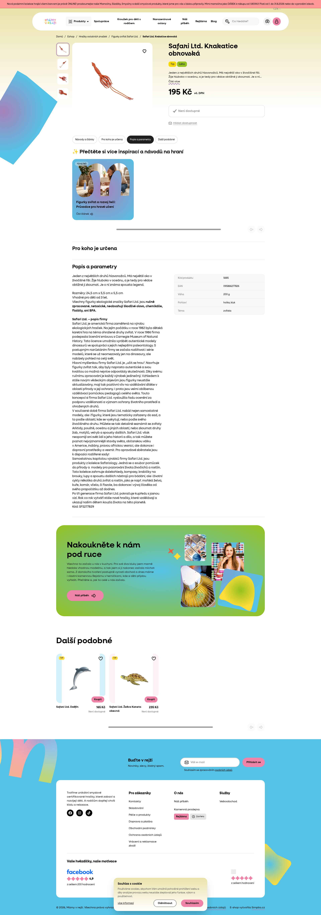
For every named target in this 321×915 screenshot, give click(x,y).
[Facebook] (70, 813)
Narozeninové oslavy (162, 21)
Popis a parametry (140, 139)
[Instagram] (79, 813)
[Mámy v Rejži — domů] (50, 21)
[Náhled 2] (63, 64)
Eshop (70, 37)
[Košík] (277, 21)
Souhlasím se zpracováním (208, 770)
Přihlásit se (253, 762)
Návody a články (84, 139)
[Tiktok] (89, 813)
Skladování (136, 808)
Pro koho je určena (112, 139)
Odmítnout (165, 903)
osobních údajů (223, 770)
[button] (144, 51)
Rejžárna (201, 21)
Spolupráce (101, 21)
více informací (126, 903)
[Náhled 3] (63, 79)
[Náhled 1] (63, 49)
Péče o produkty (139, 815)
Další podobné (166, 139)
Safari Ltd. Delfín (67, 707)
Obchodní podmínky (142, 828)
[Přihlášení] (267, 21)
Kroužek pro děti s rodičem (129, 21)
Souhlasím (192, 903)
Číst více (174, 81)
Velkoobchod (228, 801)
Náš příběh (185, 21)
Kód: (75, 506)
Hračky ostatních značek (93, 37)
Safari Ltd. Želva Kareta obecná (125, 709)
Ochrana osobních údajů (145, 835)
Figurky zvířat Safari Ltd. (125, 37)
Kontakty (135, 801)
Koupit (98, 699)
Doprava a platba (140, 821)
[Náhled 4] (63, 93)
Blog (214, 21)
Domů (59, 37)
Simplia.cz (258, 907)
